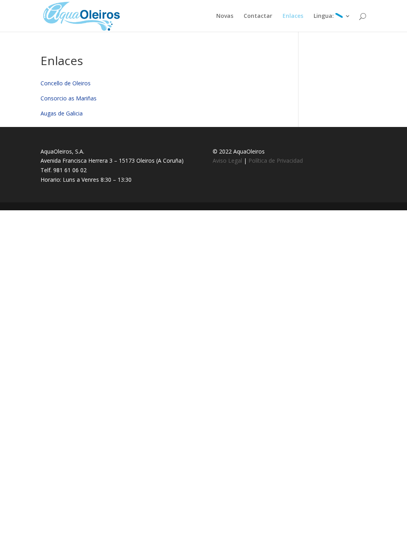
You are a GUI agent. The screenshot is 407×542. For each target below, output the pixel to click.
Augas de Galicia (62, 113)
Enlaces (293, 16)
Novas (224, 16)
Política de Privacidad (275, 160)
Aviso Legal (227, 160)
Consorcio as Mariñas (69, 98)
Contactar (258, 16)
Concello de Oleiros (66, 83)
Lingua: (324, 16)
